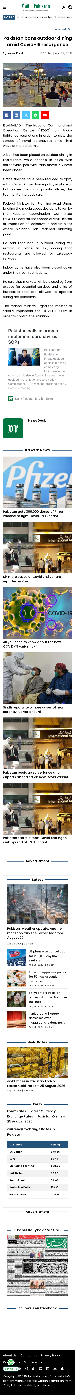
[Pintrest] (40, 1368)
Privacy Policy (51, 1355)
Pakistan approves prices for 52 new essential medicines (47, 976)
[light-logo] (36, 7)
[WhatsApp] (35, 115)
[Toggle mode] (63, 7)
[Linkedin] (47, 1368)
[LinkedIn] (16, 115)
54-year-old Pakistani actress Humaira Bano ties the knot (48, 997)
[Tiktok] (33, 1368)
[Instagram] (26, 1368)
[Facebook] (7, 115)
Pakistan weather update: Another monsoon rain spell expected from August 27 (35, 933)
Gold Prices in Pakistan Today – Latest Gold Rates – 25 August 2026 (36, 1083)
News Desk (15, 53)
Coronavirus (63, 28)
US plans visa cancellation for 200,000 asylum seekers (48, 955)
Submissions (33, 1362)
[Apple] (62, 1368)
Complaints (11, 1362)
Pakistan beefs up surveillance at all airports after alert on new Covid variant (35, 774)
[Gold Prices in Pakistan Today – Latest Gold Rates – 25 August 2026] (37, 1062)
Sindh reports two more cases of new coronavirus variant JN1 (33, 709)
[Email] (45, 115)
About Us (9, 1355)
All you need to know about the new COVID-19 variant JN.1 (32, 644)
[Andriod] (55, 1368)
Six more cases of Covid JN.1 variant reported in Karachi (32, 578)
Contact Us (28, 1355)
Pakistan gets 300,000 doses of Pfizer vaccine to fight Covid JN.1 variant (33, 513)
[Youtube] (19, 1368)
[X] (26, 115)
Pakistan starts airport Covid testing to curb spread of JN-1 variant (35, 840)
